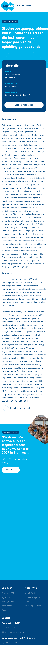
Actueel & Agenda (32, 597)
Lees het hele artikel (24, 105)
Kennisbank (7, 605)
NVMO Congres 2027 (10, 432)
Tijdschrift (6, 597)
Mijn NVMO (30, 593)
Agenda (5, 610)
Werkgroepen (8, 601)
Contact (28, 601)
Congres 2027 (8, 593)
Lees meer (10, 470)
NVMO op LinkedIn (33, 605)
